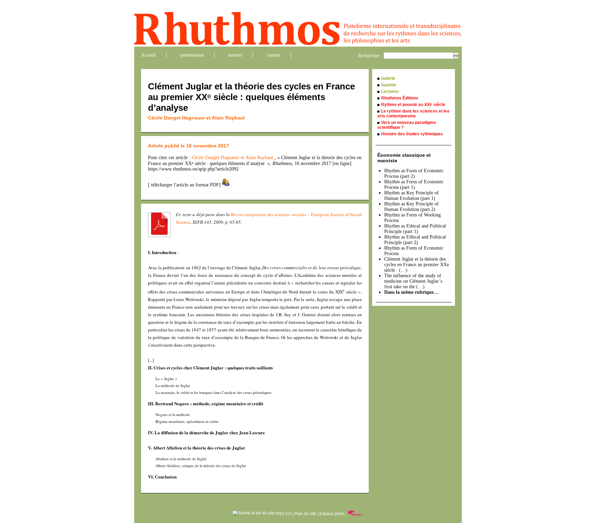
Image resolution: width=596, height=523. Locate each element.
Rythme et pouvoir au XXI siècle (413, 104)
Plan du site (305, 513)
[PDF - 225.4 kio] (159, 233)
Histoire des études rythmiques (412, 134)
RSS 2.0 (283, 513)
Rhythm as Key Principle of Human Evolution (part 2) (411, 206)
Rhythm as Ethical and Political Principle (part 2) (415, 239)
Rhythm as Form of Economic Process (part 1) (414, 184)
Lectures (390, 91)
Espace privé (331, 513)
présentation (192, 55)
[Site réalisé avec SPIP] (355, 513)
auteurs (235, 55)
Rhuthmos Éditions (399, 98)
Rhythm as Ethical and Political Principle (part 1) (415, 228)
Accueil (148, 55)
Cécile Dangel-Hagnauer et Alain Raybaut (196, 117)
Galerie (388, 78)
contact (273, 55)
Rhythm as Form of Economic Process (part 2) (414, 173)
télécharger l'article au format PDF (184, 184)
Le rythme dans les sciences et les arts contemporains (413, 113)
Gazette (388, 85)
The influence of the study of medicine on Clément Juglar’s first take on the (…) (413, 281)
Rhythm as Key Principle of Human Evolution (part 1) (411, 195)
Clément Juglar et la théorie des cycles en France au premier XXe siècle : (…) (416, 264)
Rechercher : (370, 55)
